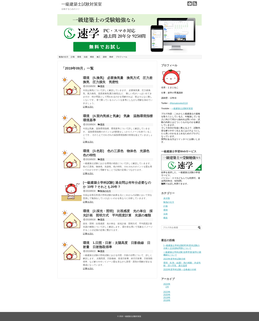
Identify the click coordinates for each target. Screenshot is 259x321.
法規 (86, 57)
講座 (105, 57)
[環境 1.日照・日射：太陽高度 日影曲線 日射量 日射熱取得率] (71, 251)
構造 (92, 57)
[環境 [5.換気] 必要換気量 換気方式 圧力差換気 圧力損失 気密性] (71, 86)
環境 (79, 57)
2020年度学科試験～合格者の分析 (179, 269)
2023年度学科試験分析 (174, 259)
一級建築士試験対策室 (81, 4)
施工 (98, 57)
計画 (73, 57)
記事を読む (88, 107)
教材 (111, 57)
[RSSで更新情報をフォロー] (194, 3)
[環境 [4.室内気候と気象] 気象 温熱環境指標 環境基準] (71, 124)
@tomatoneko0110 (179, 103)
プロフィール (121, 57)
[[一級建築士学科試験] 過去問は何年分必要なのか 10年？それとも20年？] (71, 191)
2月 (167, 287)
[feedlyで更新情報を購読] (189, 3)
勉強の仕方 (63, 57)
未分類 (166, 198)
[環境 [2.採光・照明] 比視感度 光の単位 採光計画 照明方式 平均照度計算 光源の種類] (71, 219)
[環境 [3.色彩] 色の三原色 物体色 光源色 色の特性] (71, 159)
